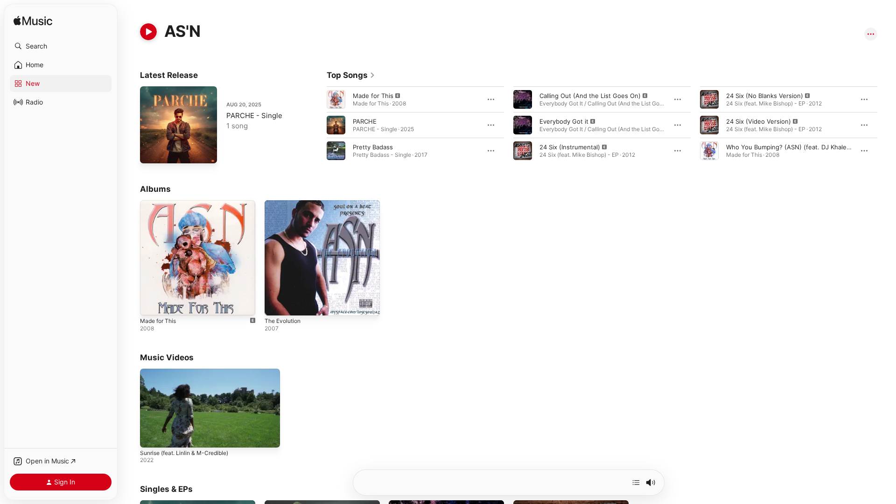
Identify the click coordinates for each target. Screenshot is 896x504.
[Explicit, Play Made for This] (152, 304)
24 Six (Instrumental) (569, 147)
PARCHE (365, 121)
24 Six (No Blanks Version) (764, 95)
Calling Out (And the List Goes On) (590, 95)
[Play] (148, 31)
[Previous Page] (317, 125)
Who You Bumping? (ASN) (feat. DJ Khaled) (789, 147)
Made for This (373, 95)
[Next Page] (886, 125)
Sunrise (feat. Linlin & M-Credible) (184, 452)
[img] (33, 21)
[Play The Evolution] (276, 304)
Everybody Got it (563, 121)
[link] (351, 75)
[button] (60, 46)
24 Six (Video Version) (758, 121)
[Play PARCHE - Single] (152, 152)
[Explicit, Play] (336, 99)
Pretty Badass (373, 147)
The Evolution (285, 204)
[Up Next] (636, 482)
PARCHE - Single (254, 115)
